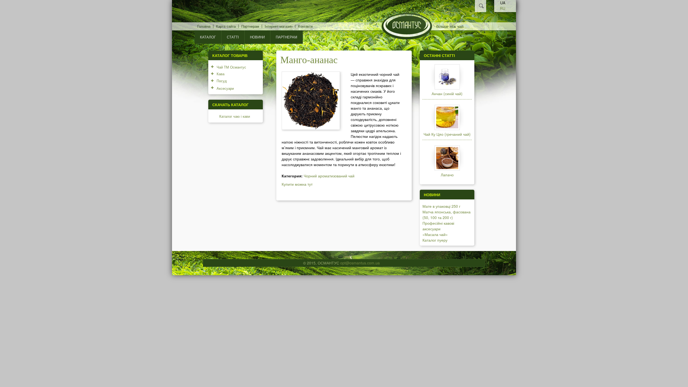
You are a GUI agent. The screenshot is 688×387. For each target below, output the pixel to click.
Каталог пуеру (434, 240)
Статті (233, 37)
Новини (257, 37)
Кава (220, 73)
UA (502, 2)
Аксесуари (225, 88)
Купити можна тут (297, 184)
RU (502, 8)
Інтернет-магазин (278, 26)
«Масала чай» (435, 234)
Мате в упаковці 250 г (441, 206)
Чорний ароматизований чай (329, 175)
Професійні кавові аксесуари (438, 225)
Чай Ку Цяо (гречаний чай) (447, 134)
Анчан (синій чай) (447, 93)
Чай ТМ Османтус (231, 67)
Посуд (222, 80)
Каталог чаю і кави (234, 116)
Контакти (305, 26)
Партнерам (250, 26)
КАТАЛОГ (208, 37)
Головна (203, 26)
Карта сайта (226, 26)
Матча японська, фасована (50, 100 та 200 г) (446, 214)
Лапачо (447, 174)
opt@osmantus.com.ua (360, 263)
